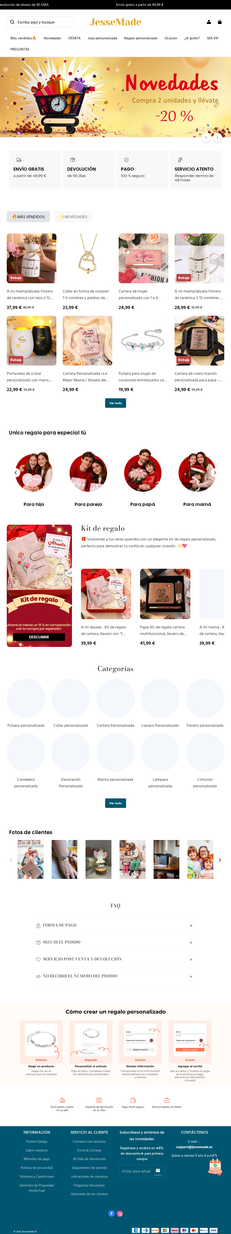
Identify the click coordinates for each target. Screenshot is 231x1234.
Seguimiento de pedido (89, 1167)
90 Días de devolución (89, 1158)
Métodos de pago (37, 1158)
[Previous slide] (11, 859)
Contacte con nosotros (89, 1141)
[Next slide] (215, 472)
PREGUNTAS (19, 49)
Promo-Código (36, 1141)
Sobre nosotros (37, 1150)
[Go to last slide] (15, 472)
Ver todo (115, 403)
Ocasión (171, 38)
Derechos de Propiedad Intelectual (37, 1188)
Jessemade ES (29, 1231)
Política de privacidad (37, 1167)
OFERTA (74, 38)
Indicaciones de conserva (89, 1176)
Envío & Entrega (89, 1150)
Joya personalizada (102, 38)
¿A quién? (192, 38)
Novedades (52, 38)
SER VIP (213, 38)
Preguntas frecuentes (89, 1185)
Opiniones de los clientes (89, 1193)
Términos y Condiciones (37, 1176)
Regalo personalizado (140, 38)
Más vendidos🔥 (23, 38)
